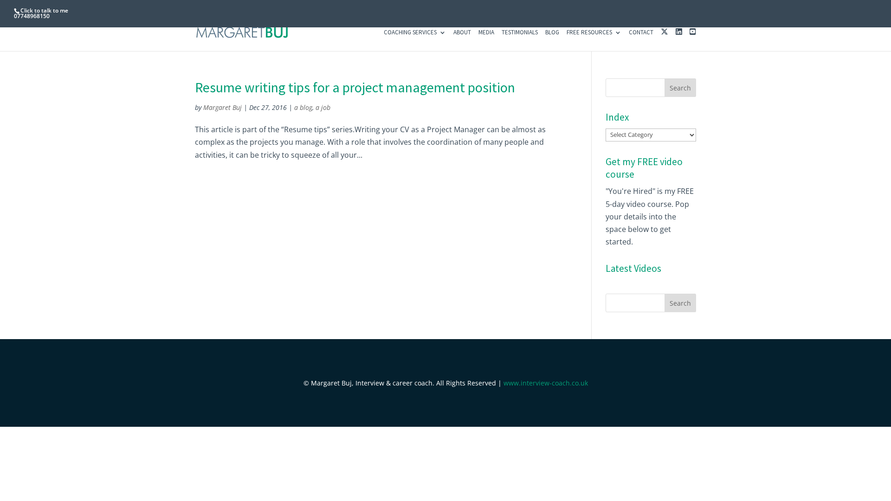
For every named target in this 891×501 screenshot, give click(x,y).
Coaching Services (410, 32)
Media (486, 32)
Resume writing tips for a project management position (355, 87)
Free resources (589, 32)
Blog (552, 32)
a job (323, 107)
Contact (641, 32)
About (462, 32)
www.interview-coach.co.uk (546, 383)
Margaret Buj (222, 107)
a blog (303, 107)
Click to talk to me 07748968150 (41, 13)
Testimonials (520, 32)
